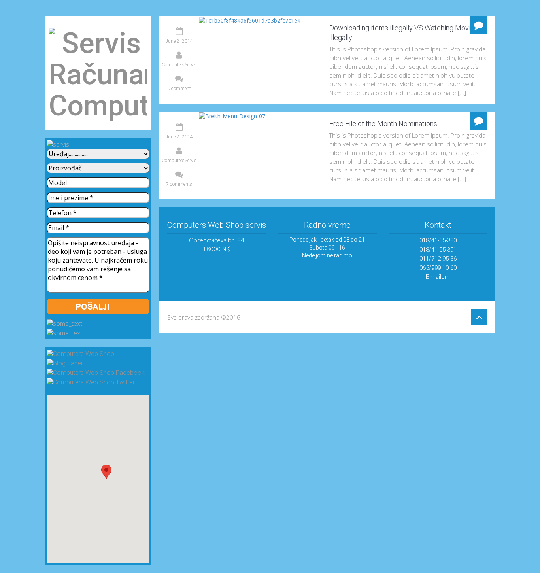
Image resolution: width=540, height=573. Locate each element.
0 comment (179, 88)
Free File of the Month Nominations (383, 123)
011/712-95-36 (438, 258)
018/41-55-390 (438, 240)
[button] (106, 472)
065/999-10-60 (438, 267)
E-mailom (438, 276)
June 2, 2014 (179, 41)
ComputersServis (179, 65)
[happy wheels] (479, 317)
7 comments (179, 184)
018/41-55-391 (438, 249)
